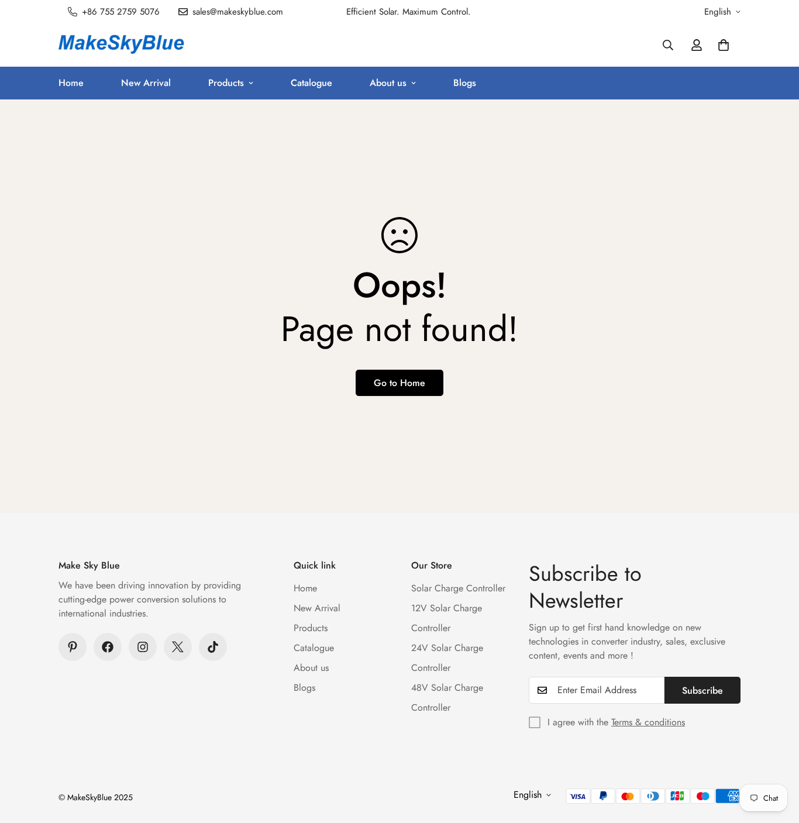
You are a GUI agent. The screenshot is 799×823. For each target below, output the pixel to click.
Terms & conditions (648, 722)
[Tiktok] (213, 647)
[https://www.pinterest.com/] (72, 647)
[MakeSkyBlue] (121, 45)
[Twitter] (178, 647)
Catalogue (311, 82)
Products (226, 82)
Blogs (464, 82)
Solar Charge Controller (458, 588)
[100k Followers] (143, 647)
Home (71, 82)
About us (388, 82)
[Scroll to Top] (776, 759)
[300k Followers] (108, 647)
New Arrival (146, 82)
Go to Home (399, 383)
